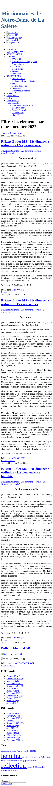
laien (47, 757)
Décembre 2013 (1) (15, 693)
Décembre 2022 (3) (15, 740)
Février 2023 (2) (14, 735)
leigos (17, 761)
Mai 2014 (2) (12, 688)
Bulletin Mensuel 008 (16, 648)
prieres (27, 761)
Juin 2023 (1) (12, 728)
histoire (27, 751)
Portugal (22, 761)
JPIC (32, 757)
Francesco (20, 751)
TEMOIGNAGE (7, 770)
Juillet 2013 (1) (13, 703)
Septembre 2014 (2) (15, 686)
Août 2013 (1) (13, 700)
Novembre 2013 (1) (15, 696)
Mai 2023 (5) (12, 730)
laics (41, 756)
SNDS (35, 767)
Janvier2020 (26, 757)
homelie (34, 750)
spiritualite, (41, 767)
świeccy (15, 770)
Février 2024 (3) (14, 716)
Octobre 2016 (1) (14, 676)
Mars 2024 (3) (13, 713)
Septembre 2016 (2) (15, 678)
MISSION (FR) (18, 290)
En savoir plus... (8, 292)
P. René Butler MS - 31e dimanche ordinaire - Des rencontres (25, 302)
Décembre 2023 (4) (15, 718)
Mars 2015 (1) (13, 681)
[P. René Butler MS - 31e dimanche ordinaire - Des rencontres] (26, 312)
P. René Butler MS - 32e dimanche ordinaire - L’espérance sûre (25, 143)
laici (35, 757)
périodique (33, 761)
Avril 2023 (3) (13, 733)
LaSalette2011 (10, 761)
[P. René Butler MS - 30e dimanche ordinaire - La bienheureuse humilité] (26, 484)
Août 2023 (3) (13, 725)
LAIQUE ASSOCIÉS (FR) (23, 663)
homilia (11, 755)
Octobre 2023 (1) (14, 721)
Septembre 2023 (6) (15, 723)
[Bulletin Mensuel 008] (11, 654)
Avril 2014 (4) (13, 691)
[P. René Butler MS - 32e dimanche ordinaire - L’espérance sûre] (26, 153)
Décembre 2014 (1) (15, 683)
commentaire (6, 751)
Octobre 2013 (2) (14, 698)
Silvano (30, 767)
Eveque (14, 751)
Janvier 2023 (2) (14, 738)
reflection (14, 765)
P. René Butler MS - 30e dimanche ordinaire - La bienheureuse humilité (25, 472)
